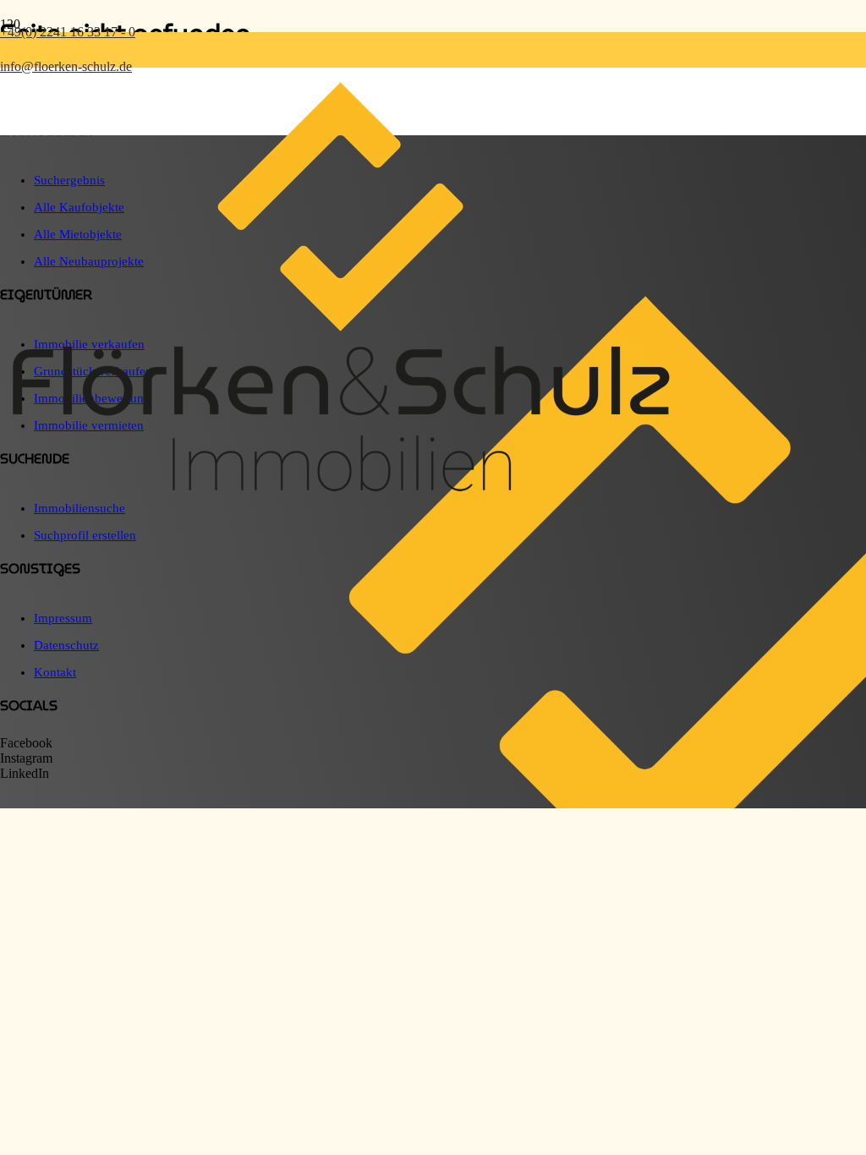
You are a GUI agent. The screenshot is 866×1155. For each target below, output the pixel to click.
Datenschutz (66, 645)
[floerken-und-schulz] (338, 495)
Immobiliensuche (79, 508)
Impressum (63, 618)
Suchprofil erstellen (85, 535)
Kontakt (55, 672)
